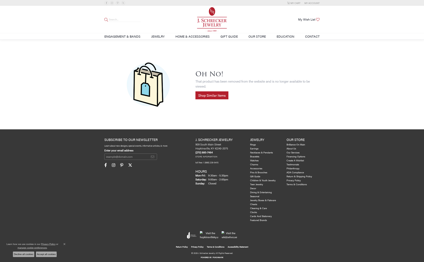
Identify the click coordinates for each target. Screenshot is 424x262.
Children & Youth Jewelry (263, 180)
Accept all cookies (46, 254)
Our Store (257, 36)
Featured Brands (258, 220)
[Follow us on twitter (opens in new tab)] (123, 3)
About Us (291, 148)
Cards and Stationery (261, 216)
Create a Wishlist (295, 160)
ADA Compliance (295, 172)
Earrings (254, 148)
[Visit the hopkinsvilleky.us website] (209, 235)
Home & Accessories (192, 36)
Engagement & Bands (122, 36)
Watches (254, 160)
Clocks (253, 212)
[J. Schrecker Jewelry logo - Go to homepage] (212, 19)
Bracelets (254, 156)
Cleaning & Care (258, 208)
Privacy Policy (294, 180)
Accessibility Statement (238, 246)
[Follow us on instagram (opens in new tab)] (112, 3)
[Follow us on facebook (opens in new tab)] (106, 3)
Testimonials (293, 164)
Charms (254, 164)
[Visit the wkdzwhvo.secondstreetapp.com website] (229, 235)
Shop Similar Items (212, 95)
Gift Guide (229, 36)
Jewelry (158, 36)
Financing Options (296, 156)
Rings (253, 144)
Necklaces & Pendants (261, 152)
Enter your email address (118, 150)
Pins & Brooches (258, 172)
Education (285, 36)
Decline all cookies (23, 254)
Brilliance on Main (296, 144)
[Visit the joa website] (192, 235)
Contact (312, 36)
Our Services (293, 152)
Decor (253, 188)
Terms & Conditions (297, 184)
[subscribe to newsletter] (152, 157)
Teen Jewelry (256, 184)
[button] (293, 3)
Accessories (256, 168)
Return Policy (182, 246)
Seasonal (254, 196)
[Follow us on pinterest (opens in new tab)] (118, 3)
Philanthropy (293, 168)
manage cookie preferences (32, 247)
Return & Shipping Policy (299, 176)
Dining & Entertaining (261, 192)
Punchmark (218, 257)
